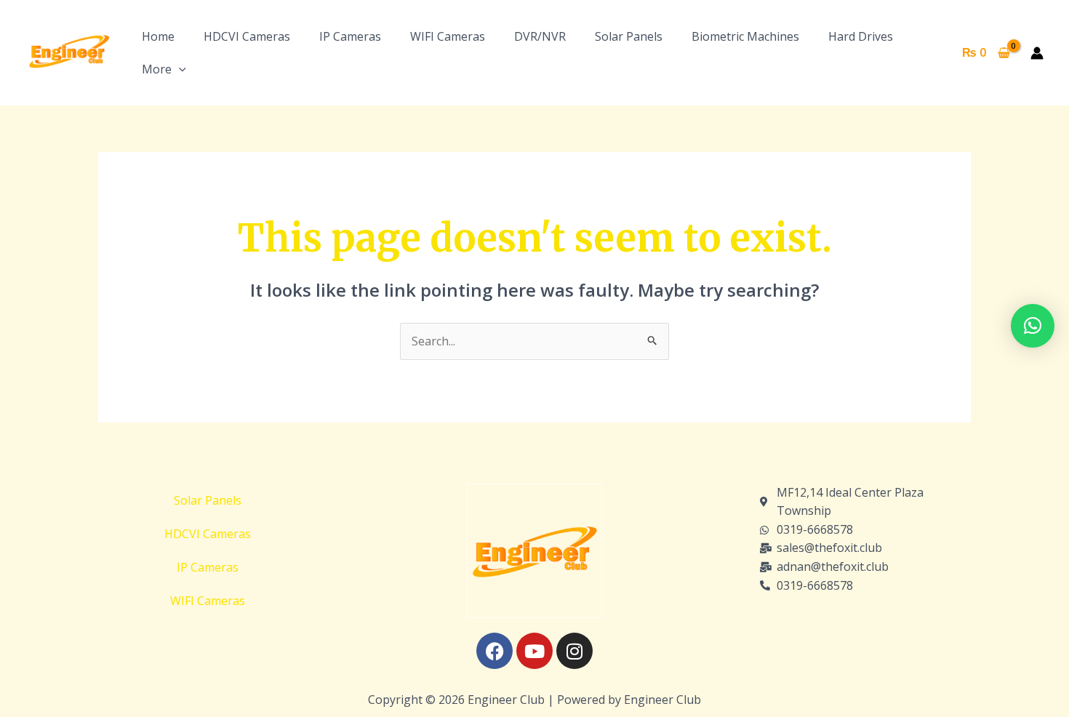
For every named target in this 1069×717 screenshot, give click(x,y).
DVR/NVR (540, 36)
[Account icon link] (1037, 53)
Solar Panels (628, 36)
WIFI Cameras (447, 36)
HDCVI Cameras (247, 36)
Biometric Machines (745, 36)
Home (158, 36)
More (157, 69)
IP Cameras (350, 36)
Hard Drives (860, 36)
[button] (179, 69)
